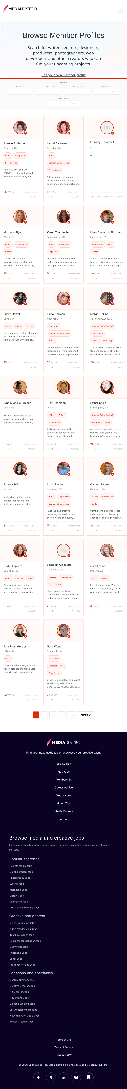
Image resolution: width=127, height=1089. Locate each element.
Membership (64, 779)
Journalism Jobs (19, 901)
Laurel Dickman (57, 143)
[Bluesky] (76, 1077)
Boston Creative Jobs (22, 1021)
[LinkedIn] (63, 1077)
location (107, 87)
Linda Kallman (56, 314)
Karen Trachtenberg (59, 232)
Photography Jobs (20, 877)
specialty (49, 87)
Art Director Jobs (19, 991)
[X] (51, 1077)
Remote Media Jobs (21, 865)
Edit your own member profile (63, 75)
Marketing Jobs (18, 889)
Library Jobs (17, 895)
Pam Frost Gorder (14, 646)
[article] (20, 159)
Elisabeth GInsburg (59, 564)
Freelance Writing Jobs (22, 964)
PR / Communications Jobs (24, 907)
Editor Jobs (16, 958)
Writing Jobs (17, 883)
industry (78, 87)
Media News (64, 795)
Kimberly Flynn (12, 232)
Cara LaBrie (97, 566)
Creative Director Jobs (22, 985)
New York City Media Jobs (24, 1015)
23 (71, 715)
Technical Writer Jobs (22, 934)
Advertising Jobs (19, 997)
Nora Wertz (54, 646)
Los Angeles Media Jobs (23, 1009)
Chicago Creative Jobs (22, 1003)
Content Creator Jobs (22, 979)
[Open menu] (120, 10)
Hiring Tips (64, 803)
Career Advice (64, 787)
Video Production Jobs (22, 923)
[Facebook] (38, 1077)
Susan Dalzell (12, 314)
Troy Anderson (56, 402)
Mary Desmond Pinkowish (106, 232)
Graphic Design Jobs (21, 871)
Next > (85, 715)
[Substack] (89, 1077)
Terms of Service (63, 1047)
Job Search (64, 763)
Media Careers (63, 811)
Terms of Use (63, 1039)
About (64, 819)
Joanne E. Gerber (14, 143)
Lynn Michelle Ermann (17, 402)
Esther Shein (98, 402)
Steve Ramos (55, 484)
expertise (20, 87)
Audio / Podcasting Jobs (23, 928)
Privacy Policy (64, 1054)
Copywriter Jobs (19, 946)
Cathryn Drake (99, 484)
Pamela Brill (10, 484)
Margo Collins (99, 314)
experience (63, 98)
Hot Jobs (63, 771)
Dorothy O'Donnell (102, 142)
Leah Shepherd (12, 566)
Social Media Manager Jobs (25, 940)
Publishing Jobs (18, 952)
